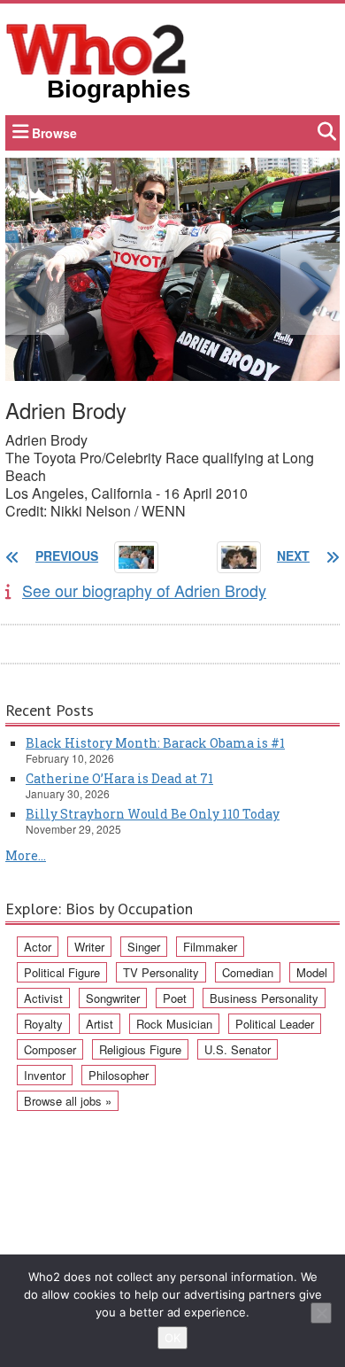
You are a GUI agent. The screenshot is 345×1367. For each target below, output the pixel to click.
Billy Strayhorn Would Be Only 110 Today (153, 813)
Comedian (247, 972)
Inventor (44, 1075)
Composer (50, 1049)
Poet (175, 998)
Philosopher (118, 1075)
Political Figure (62, 972)
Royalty (43, 1023)
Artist (99, 1023)
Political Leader (274, 1023)
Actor (37, 946)
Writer (89, 946)
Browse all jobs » (67, 1100)
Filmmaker (210, 946)
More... (25, 855)
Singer (143, 946)
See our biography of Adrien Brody (144, 590)
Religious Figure (140, 1049)
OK (172, 1338)
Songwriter (113, 998)
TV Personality (161, 972)
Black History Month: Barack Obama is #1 (155, 742)
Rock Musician (174, 1023)
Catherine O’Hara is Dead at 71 (119, 778)
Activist (43, 998)
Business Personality (264, 998)
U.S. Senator (237, 1049)
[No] (321, 1313)
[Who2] (96, 48)
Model (311, 972)
